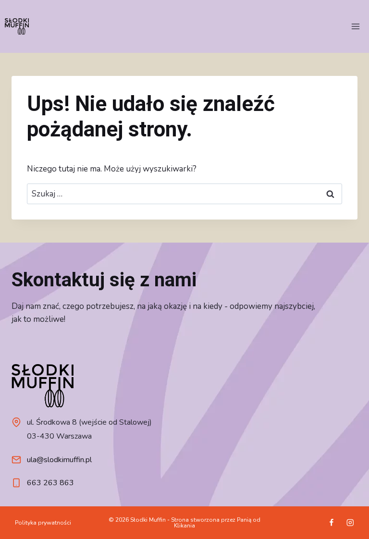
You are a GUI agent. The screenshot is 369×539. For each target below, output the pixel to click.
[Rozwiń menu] (355, 26)
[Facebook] (331, 522)
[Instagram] (350, 522)
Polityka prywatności (43, 523)
